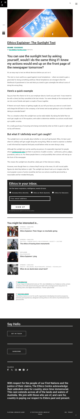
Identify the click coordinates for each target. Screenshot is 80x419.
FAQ (66, 412)
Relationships (18, 47)
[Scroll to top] (76, 415)
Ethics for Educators (61, 193)
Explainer (10, 47)
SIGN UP (20, 207)
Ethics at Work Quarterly (42, 193)
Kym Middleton (13, 49)
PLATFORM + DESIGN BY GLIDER (15, 412)
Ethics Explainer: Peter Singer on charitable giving (38, 231)
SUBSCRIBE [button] (16, 351)
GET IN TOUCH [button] (16, 333)
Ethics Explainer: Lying (28, 256)
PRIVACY (70, 412)
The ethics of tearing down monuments (34, 244)
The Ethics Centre (21, 49)
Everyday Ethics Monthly (20, 193)
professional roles (18, 152)
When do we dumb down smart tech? (34, 269)
